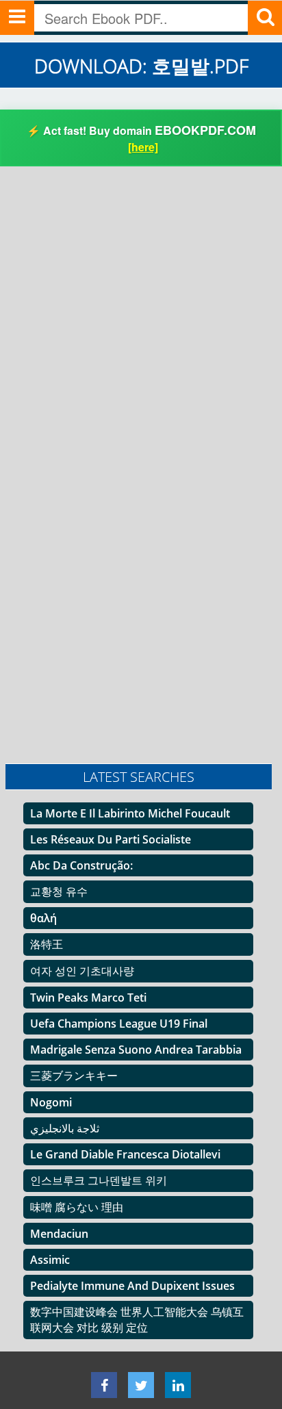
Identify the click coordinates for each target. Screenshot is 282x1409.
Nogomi (51, 1102)
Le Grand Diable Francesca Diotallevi (125, 1154)
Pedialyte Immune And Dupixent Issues (132, 1285)
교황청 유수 (59, 891)
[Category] (17, 18)
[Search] (265, 18)
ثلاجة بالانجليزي (64, 1128)
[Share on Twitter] (141, 1385)
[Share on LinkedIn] (178, 1385)
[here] (143, 147)
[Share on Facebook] (104, 1385)
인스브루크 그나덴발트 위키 (98, 1180)
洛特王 (46, 944)
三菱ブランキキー (74, 1075)
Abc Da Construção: (81, 865)
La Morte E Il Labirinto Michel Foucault (130, 813)
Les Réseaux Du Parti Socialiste (110, 839)
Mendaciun (59, 1233)
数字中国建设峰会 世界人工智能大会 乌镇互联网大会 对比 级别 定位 (137, 1319)
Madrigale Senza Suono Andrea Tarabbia (136, 1049)
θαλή (43, 918)
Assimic (50, 1259)
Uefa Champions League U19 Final (118, 1023)
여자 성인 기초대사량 (82, 970)
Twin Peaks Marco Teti (88, 997)
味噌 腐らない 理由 (76, 1207)
